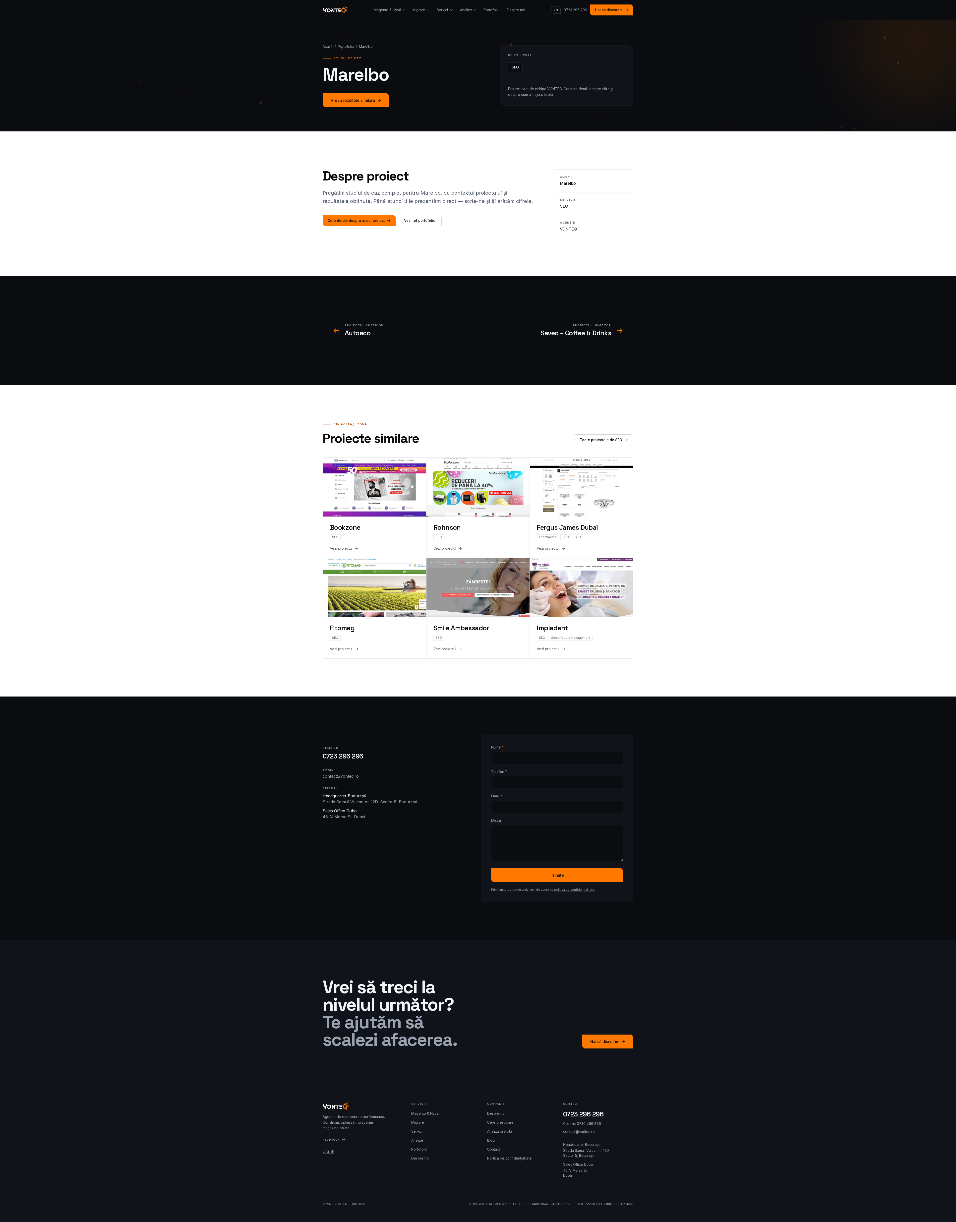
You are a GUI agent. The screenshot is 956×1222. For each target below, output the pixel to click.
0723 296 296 (575, 10)
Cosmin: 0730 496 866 (582, 1123)
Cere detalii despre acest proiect (356, 220)
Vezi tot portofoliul (420, 220)
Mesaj (496, 820)
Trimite (557, 875)
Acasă (328, 46)
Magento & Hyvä (387, 10)
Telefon (499, 771)
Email (496, 796)
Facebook (331, 1139)
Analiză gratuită (499, 1131)
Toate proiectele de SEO (601, 440)
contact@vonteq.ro (341, 776)
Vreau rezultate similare (353, 100)
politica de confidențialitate (574, 889)
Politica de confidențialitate (509, 1158)
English (328, 1151)
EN (556, 10)
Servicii (443, 10)
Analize (466, 10)
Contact (493, 1149)
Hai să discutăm (608, 10)
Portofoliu (491, 10)
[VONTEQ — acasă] (335, 9)
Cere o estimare (500, 1122)
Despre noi (516, 10)
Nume (497, 747)
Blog (491, 1140)
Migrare (419, 10)
